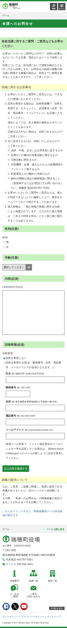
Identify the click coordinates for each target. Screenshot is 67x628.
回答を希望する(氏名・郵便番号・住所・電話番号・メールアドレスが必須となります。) (33, 365)
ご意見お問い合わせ (33, 595)
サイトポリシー (10, 616)
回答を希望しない (16, 358)
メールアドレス (29, 429)
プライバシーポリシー (32, 616)
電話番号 (20, 415)
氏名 (25, 373)
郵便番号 (18, 387)
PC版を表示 (57, 608)
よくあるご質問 (14, 595)
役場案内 (14, 580)
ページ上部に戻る (55, 529)
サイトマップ (54, 616)
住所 (31, 401)
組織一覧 (33, 580)
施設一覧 (52, 580)
